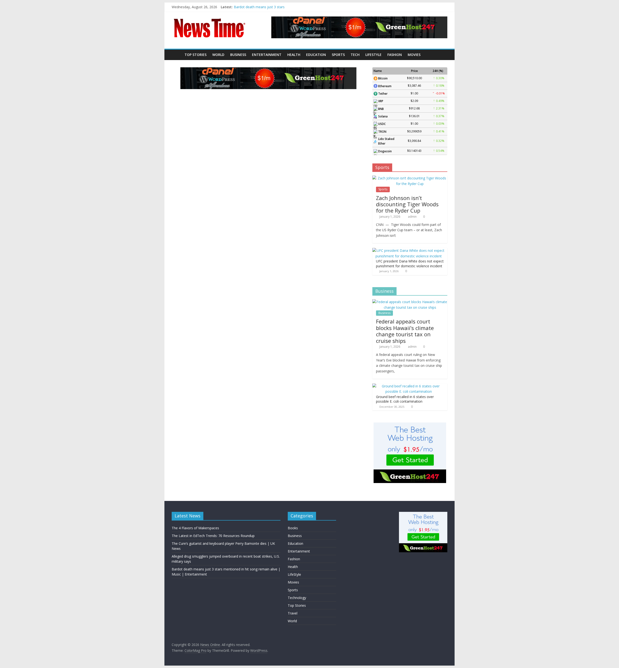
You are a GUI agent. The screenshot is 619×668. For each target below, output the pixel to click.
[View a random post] (442, 55)
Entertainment (266, 54)
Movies (414, 54)
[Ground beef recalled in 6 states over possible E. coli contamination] (408, 386)
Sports (338, 54)
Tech (355, 54)
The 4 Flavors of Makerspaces (195, 528)
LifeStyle (373, 54)
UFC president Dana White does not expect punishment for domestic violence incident (410, 263)
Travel (292, 613)
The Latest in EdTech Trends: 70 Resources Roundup (213, 535)
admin (412, 217)
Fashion (394, 54)
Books (293, 528)
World (218, 54)
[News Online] (177, 55)
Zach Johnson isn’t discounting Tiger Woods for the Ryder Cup (407, 204)
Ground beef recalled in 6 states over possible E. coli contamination (405, 399)
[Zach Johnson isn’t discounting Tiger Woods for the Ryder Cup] (409, 178)
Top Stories (195, 54)
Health (293, 54)
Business (238, 54)
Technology (297, 597)
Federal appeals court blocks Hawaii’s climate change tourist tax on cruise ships (405, 331)
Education (316, 54)
